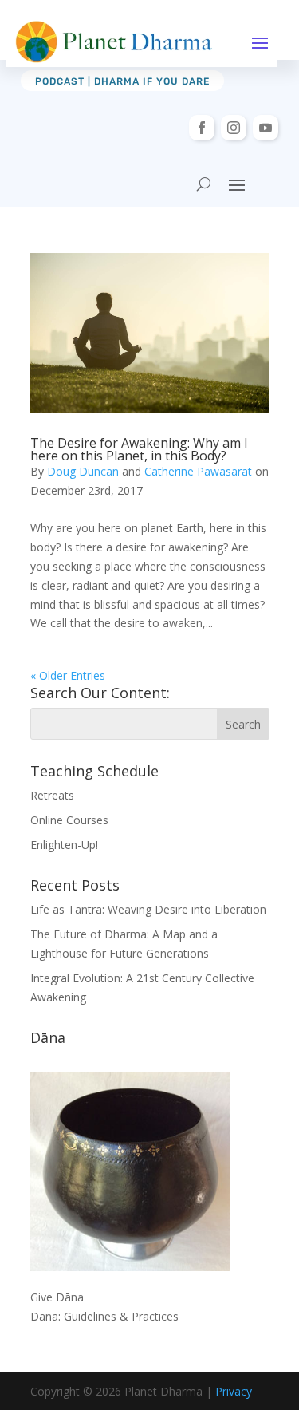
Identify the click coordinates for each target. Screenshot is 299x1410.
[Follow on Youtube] (265, 127)
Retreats (52, 795)
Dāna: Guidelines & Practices (104, 1316)
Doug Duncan (83, 471)
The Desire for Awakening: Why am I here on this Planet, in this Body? (139, 449)
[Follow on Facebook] (201, 127)
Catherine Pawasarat (198, 471)
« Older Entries (67, 675)
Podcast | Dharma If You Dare (122, 81)
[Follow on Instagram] (233, 127)
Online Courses (69, 819)
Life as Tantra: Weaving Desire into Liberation (148, 909)
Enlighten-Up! (64, 844)
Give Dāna (57, 1297)
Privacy (233, 1391)
